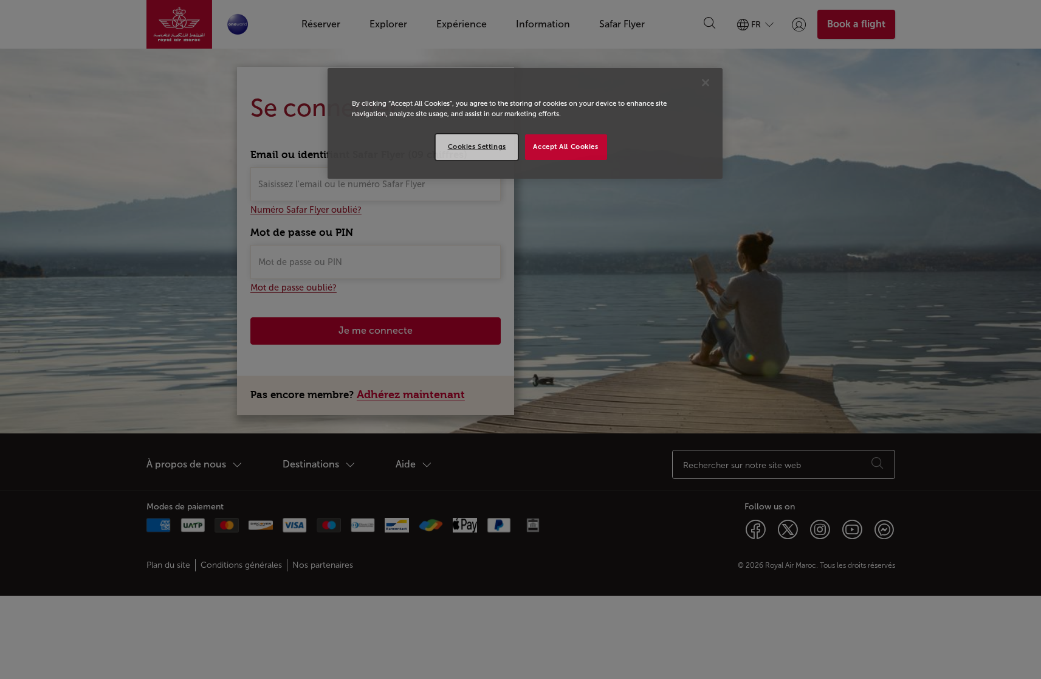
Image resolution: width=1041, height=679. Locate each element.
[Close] (705, 82)
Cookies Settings (477, 146)
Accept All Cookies (565, 146)
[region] (525, 123)
